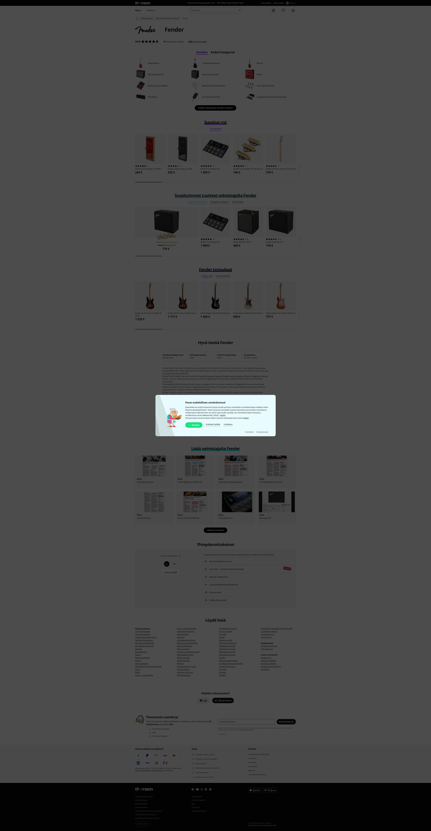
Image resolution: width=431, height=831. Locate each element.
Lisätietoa (228, 424)
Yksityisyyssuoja (262, 432)
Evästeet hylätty (213, 424)
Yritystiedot (249, 432)
